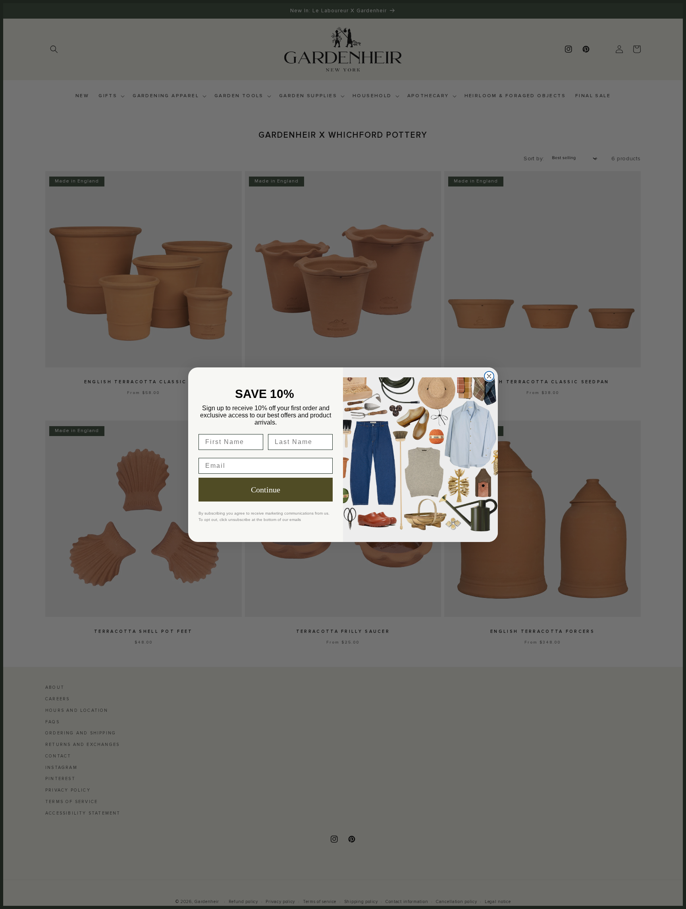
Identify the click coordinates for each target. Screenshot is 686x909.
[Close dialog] (489, 376)
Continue (265, 489)
